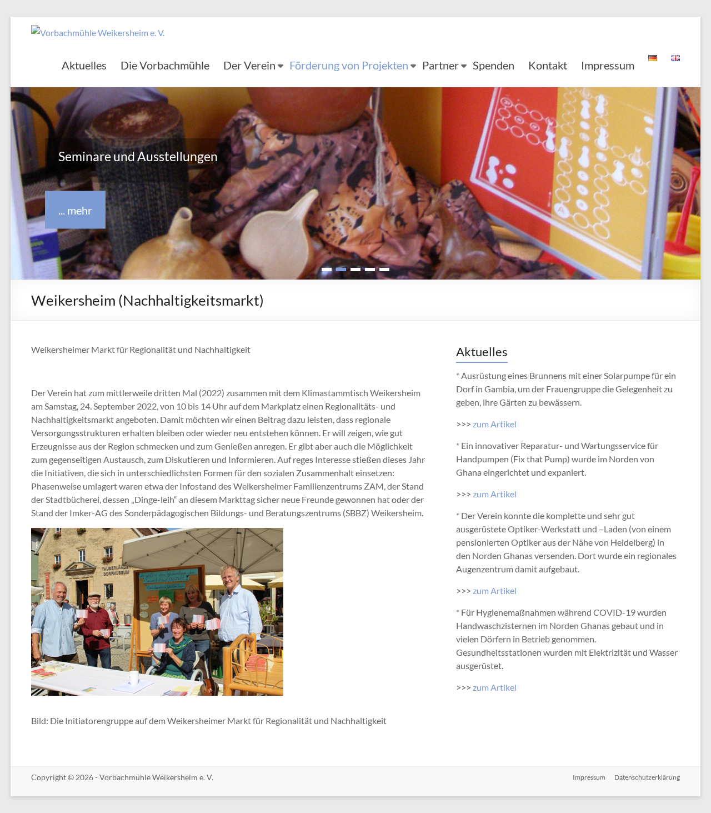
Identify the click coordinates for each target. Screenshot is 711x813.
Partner (440, 65)
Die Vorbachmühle (165, 65)
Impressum (607, 65)
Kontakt (547, 65)
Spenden (493, 65)
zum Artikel (495, 428)
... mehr (75, 210)
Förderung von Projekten (348, 65)
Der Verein (249, 65)
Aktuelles (84, 65)
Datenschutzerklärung (647, 782)
